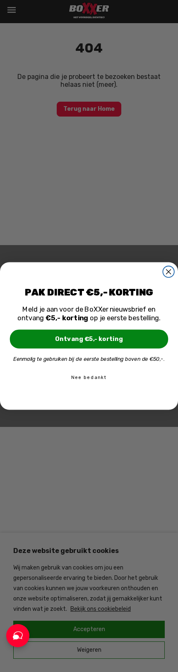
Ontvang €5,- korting (89, 338)
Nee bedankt (89, 377)
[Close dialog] (168, 271)
